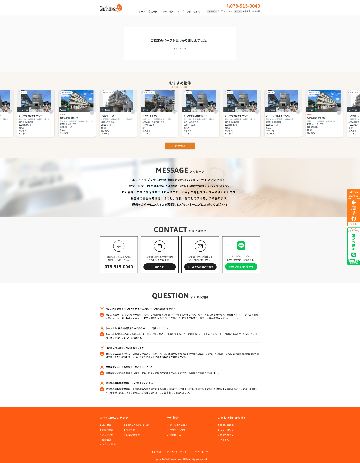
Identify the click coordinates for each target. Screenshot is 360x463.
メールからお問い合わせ (200, 266)
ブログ (180, 11)
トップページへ (180, 48)
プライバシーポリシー (177, 452)
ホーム (142, 11)
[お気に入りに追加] (9, 112)
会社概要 (152, 11)
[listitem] (118, 113)
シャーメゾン (227, 430)
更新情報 (106, 439)
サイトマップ (201, 452)
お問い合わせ (193, 11)
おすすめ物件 (109, 444)
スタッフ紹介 (167, 11)
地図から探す (176, 434)
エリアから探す (177, 430)
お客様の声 (107, 430)
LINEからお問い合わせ (241, 266)
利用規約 (156, 452)
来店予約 (159, 266)
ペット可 (224, 439)
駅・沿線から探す (179, 425)
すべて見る (180, 146)
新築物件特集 (227, 425)
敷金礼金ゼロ (227, 434)
